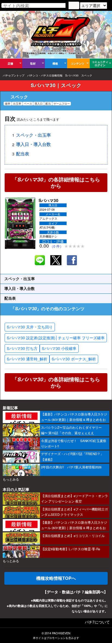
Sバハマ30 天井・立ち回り (30, 327)
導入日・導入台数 (33, 144)
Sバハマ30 (72, 75)
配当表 (22, 154)
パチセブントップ (13, 75)
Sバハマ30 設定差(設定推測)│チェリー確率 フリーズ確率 (56, 337)
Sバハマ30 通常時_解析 (27, 359)
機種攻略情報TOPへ (56, 578)
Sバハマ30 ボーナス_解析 (74, 359)
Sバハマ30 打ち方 (22, 348)
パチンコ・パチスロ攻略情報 (45, 75)
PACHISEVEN (61, 633)
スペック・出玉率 (33, 135)
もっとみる (11, 479)
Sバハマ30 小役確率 (59, 348)
